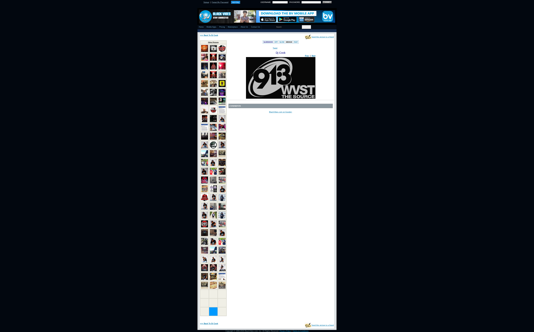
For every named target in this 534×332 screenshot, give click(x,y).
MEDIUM (289, 42)
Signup (206, 2)
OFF (276, 42)
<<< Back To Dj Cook (209, 35)
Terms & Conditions (301, 331)
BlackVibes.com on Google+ (280, 112)
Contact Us (255, 27)
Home (201, 27)
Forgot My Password (220, 2)
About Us (244, 27)
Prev (307, 56)
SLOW (282, 42)
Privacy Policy (285, 331)
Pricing (222, 27)
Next (313, 56)
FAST (296, 42)
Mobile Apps (211, 27)
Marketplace (233, 27)
